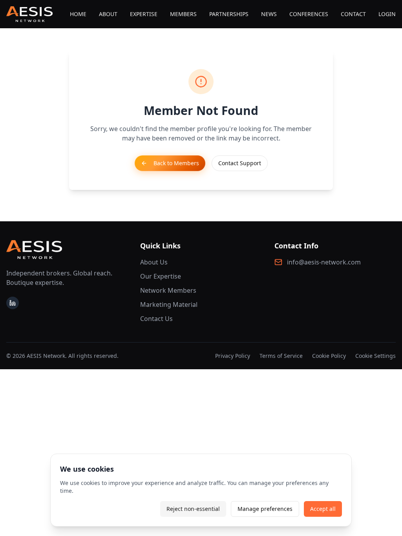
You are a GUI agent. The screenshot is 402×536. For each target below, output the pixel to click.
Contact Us (156, 318)
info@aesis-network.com (324, 262)
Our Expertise (160, 276)
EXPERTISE (143, 14)
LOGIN (387, 14)
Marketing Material (168, 304)
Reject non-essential (193, 508)
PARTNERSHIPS (229, 14)
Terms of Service (281, 355)
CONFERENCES (308, 14)
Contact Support (239, 163)
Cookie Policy (329, 355)
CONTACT (353, 14)
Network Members (168, 290)
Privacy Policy (232, 355)
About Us (154, 262)
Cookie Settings (375, 355)
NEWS (269, 14)
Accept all (323, 508)
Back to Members (176, 163)
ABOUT (108, 14)
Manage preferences (265, 508)
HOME (78, 14)
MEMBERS (183, 14)
